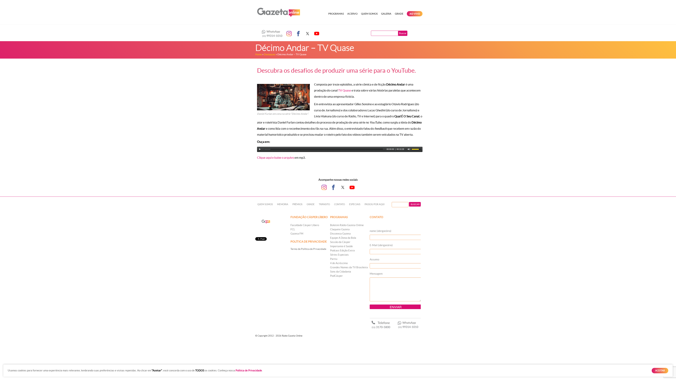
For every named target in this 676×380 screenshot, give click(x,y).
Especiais (354, 204)
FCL (292, 229)
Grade (399, 13)
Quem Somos (369, 13)
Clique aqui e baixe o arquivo (275, 157)
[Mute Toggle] (409, 149)
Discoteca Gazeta (340, 233)
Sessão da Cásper (340, 241)
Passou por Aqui (374, 204)
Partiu (333, 258)
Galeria (386, 13)
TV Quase (344, 90)
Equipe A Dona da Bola (343, 237)
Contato (339, 204)
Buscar (402, 33)
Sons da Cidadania (340, 271)
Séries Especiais (339, 254)
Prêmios (297, 204)
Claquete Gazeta (340, 229)
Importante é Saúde (341, 246)
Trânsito (324, 204)
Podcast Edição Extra (342, 250)
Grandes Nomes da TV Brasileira (349, 267)
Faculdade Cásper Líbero (304, 225)
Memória (282, 204)
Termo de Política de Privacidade (308, 249)
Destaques (269, 54)
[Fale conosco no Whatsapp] (271, 33)
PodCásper (336, 275)
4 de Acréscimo (339, 263)
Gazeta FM (296, 233)
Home (258, 54)
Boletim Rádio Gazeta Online (347, 225)
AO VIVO (414, 13)
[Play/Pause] (259, 149)
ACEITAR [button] (660, 370)
